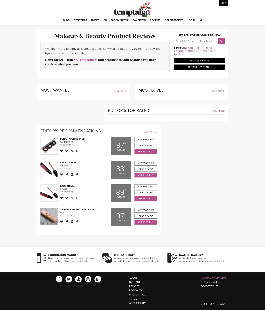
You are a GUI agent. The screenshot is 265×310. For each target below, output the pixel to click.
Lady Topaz (67, 186)
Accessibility (137, 303)
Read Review (146, 145)
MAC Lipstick (193, 48)
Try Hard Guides (211, 282)
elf (62, 212)
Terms (133, 299)
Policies (134, 286)
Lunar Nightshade (72, 138)
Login (223, 2)
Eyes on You (68, 162)
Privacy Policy (138, 294)
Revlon (64, 165)
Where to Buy (146, 151)
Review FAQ (136, 290)
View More (120, 90)
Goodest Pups (209, 286)
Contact (134, 282)
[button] (66, 20)
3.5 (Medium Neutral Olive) (77, 209)
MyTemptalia (84, 60)
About (133, 277)
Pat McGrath (67, 142)
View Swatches (146, 139)
